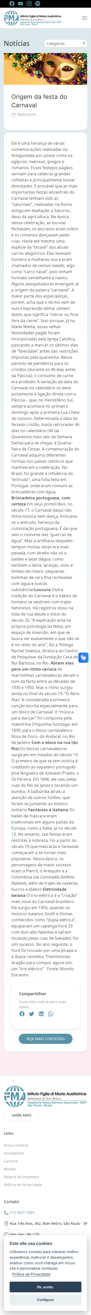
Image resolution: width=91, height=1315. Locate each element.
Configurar (45, 1300)
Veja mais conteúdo (46, 1038)
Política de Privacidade (31, 1274)
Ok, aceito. (45, 1287)
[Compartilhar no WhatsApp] (51, 1014)
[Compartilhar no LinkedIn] (41, 1014)
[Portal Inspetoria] (33, 18)
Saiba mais (22, 1115)
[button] (84, 18)
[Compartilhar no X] (32, 1014)
